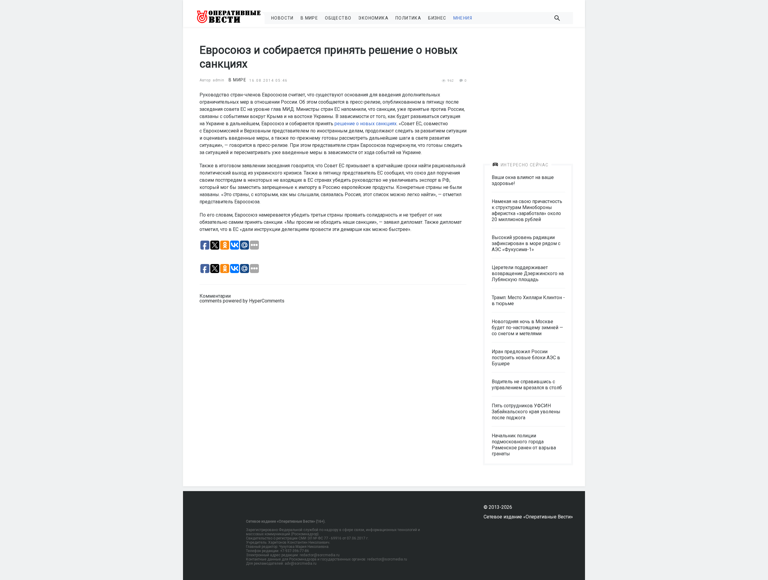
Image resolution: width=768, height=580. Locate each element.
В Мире (309, 18)
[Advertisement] (528, 91)
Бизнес (437, 18)
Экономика (373, 18)
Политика (408, 18)
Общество (338, 18)
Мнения (462, 18)
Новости (282, 18)
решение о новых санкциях (365, 123)
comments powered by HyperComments (242, 301)
